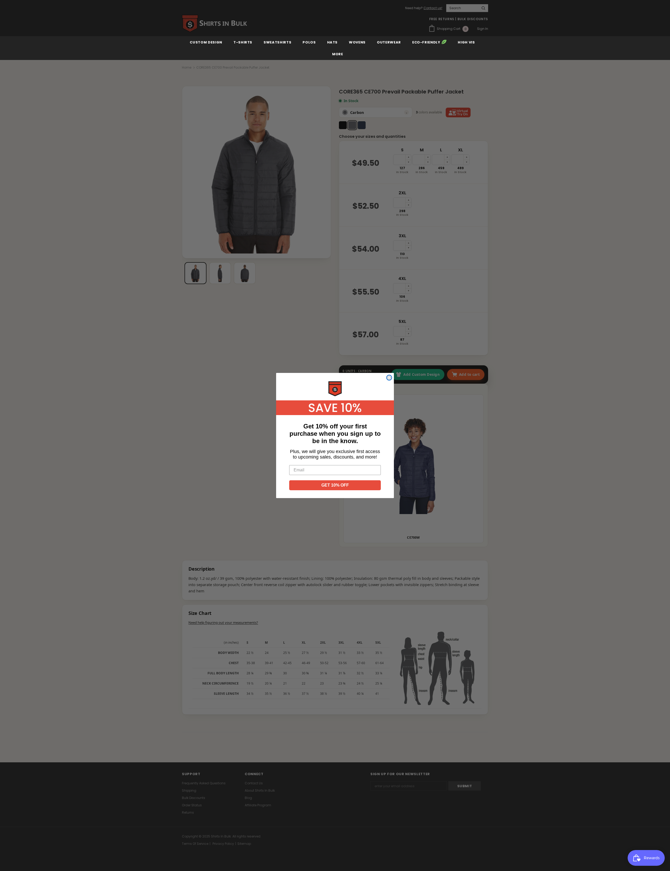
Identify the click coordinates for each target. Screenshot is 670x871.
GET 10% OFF (335, 485)
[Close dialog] (389, 377)
